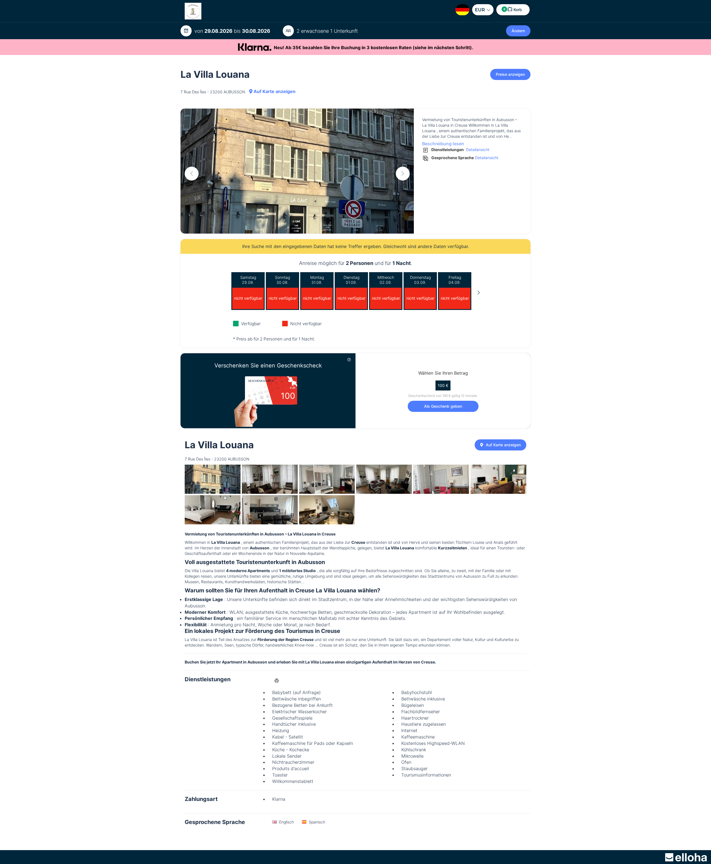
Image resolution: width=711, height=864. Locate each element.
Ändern (518, 30)
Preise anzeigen (510, 74)
